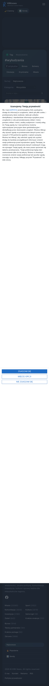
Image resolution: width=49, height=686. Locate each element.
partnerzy (13, 110)
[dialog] (24, 343)
